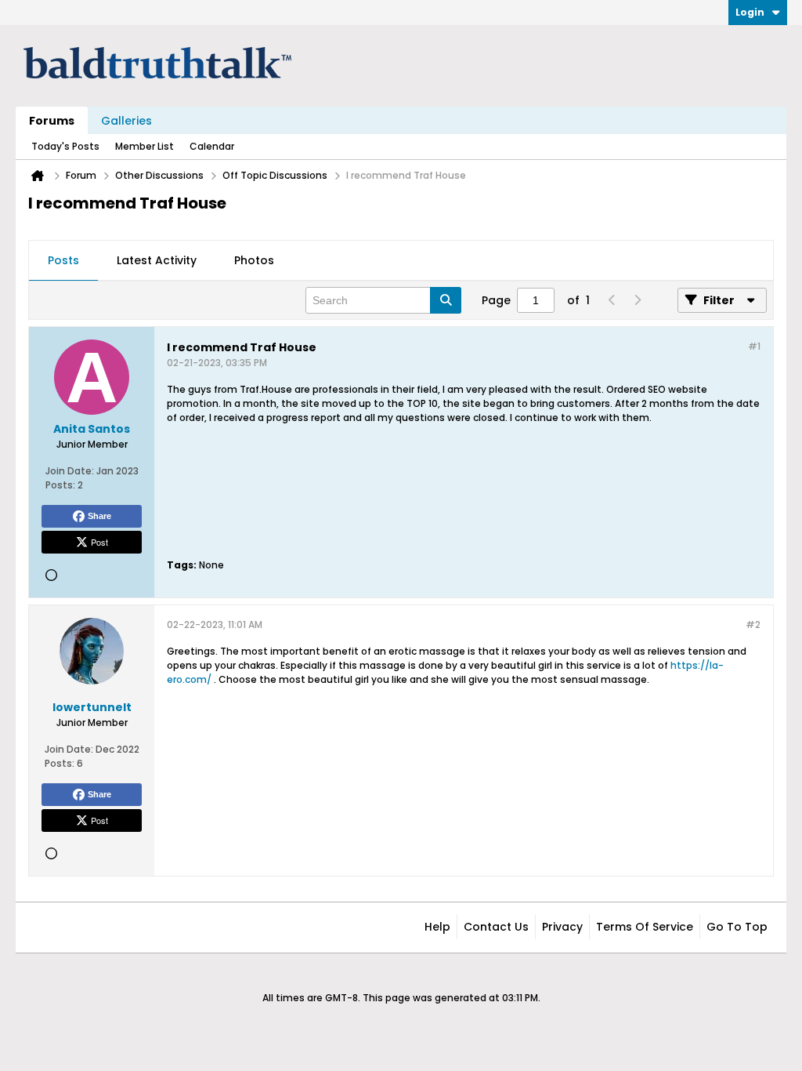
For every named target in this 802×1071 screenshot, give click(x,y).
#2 (753, 624)
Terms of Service (644, 927)
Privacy (562, 927)
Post (99, 542)
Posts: (60, 485)
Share (99, 516)
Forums (51, 121)
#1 (754, 346)
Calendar (212, 146)
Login (749, 12)
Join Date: (69, 470)
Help (437, 927)
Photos (254, 260)
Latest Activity (157, 260)
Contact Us (496, 927)
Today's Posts (65, 146)
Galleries (126, 121)
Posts (63, 260)
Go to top (737, 927)
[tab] (63, 261)
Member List (144, 146)
